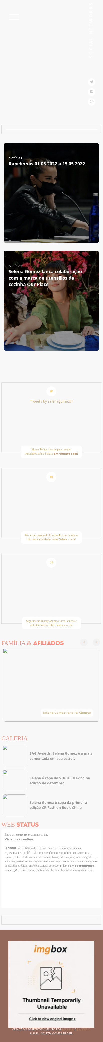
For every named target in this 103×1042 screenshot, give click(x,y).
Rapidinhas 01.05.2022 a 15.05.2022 (47, 164)
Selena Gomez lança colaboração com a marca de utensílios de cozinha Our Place (45, 277)
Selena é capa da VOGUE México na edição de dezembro (60, 780)
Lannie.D (83, 1029)
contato (23, 835)
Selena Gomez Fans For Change (67, 713)
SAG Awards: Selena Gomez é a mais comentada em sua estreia (61, 756)
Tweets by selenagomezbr (51, 401)
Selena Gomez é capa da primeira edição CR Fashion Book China (58, 805)
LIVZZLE (68, 1029)
